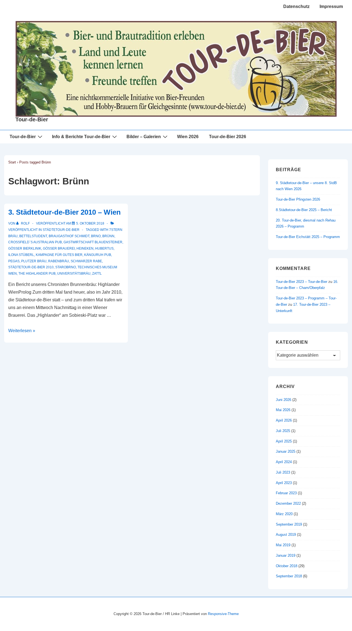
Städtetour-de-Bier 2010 (31, 267)
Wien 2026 (188, 136)
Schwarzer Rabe (86, 261)
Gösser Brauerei (59, 248)
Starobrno (65, 267)
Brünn (108, 236)
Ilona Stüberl (21, 255)
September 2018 (289, 576)
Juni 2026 (283, 400)
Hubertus (104, 248)
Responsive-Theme (223, 614)
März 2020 (284, 514)
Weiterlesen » (21, 330)
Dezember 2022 (288, 503)
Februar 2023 (286, 493)
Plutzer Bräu (33, 261)
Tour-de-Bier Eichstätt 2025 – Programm (308, 237)
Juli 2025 (283, 431)
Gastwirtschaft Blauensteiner (93, 242)
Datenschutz (296, 6)
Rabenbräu (58, 261)
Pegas (14, 261)
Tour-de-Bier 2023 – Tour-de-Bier (301, 282)
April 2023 (284, 483)
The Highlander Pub (37, 273)
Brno (96, 236)
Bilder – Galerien (144, 136)
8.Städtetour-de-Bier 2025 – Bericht (304, 210)
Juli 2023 (283, 472)
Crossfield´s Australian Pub (35, 242)
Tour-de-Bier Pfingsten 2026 (298, 199)
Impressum (331, 6)
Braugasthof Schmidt (69, 236)
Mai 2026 (283, 410)
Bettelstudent (33, 236)
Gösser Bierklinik (24, 248)
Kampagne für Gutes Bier (59, 255)
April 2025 (284, 441)
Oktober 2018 (286, 566)
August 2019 (286, 534)
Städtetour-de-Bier (61, 230)
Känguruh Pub (97, 255)
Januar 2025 (285, 451)
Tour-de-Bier (31, 119)
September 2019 (289, 524)
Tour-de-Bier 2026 (227, 136)
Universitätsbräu (73, 273)
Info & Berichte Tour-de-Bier (81, 136)
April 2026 (284, 420)
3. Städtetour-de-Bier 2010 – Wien (64, 212)
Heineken (85, 248)
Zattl (97, 273)
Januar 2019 (285, 555)
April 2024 (284, 462)
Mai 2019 (283, 545)
